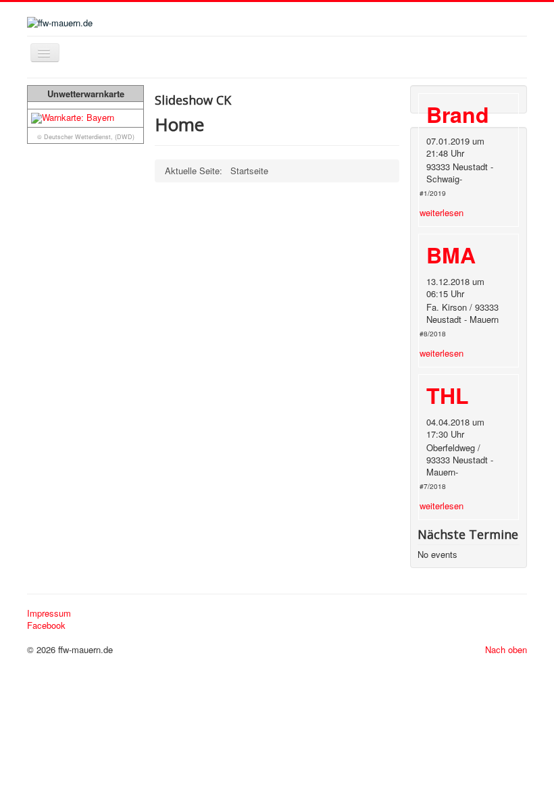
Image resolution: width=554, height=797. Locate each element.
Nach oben (506, 649)
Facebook (46, 625)
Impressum (49, 613)
